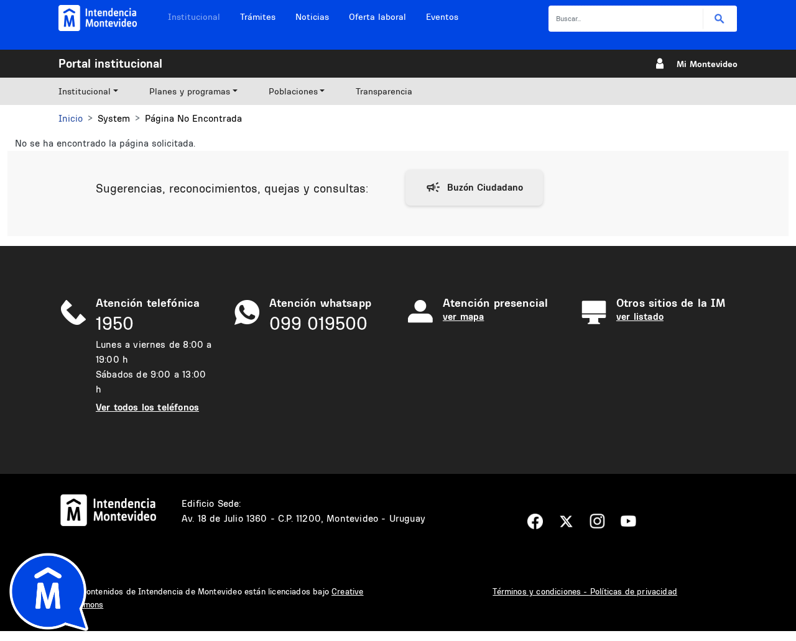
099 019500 (318, 323)
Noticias (312, 16)
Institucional (194, 16)
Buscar (720, 19)
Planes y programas (189, 91)
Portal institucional (110, 63)
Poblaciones (293, 91)
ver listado (640, 316)
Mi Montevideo (707, 64)
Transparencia (384, 91)
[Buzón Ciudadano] (474, 188)
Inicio (70, 118)
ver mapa (463, 316)
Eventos (442, 16)
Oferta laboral (377, 16)
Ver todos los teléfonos (147, 407)
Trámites (257, 16)
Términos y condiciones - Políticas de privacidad (585, 591)
